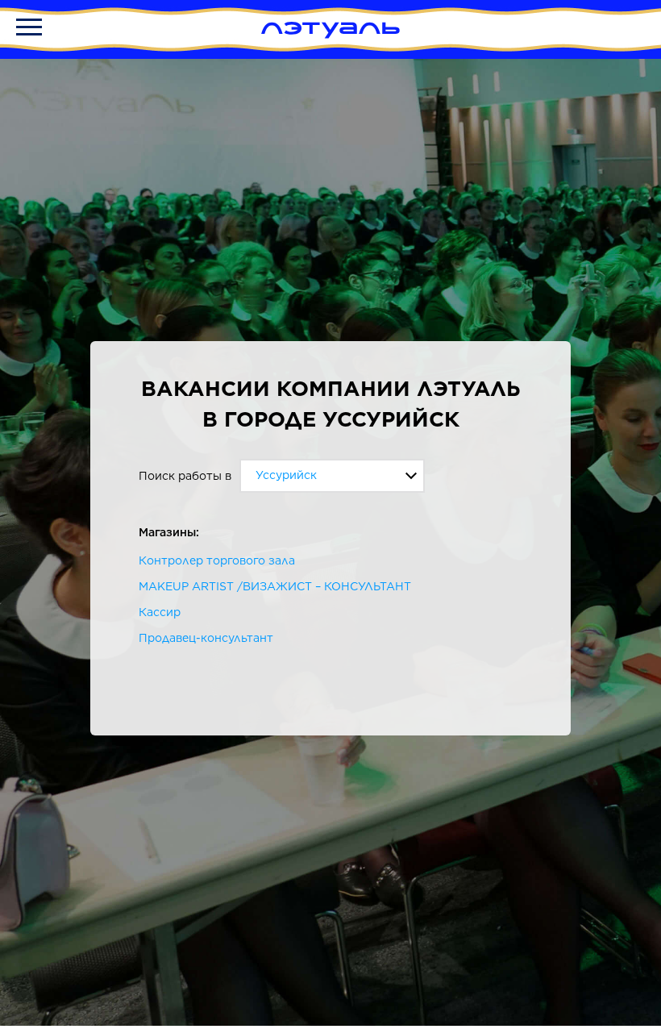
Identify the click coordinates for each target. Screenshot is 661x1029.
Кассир (160, 612)
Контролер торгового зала (217, 560)
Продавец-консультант (206, 637)
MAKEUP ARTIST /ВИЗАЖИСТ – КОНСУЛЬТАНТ (275, 586)
